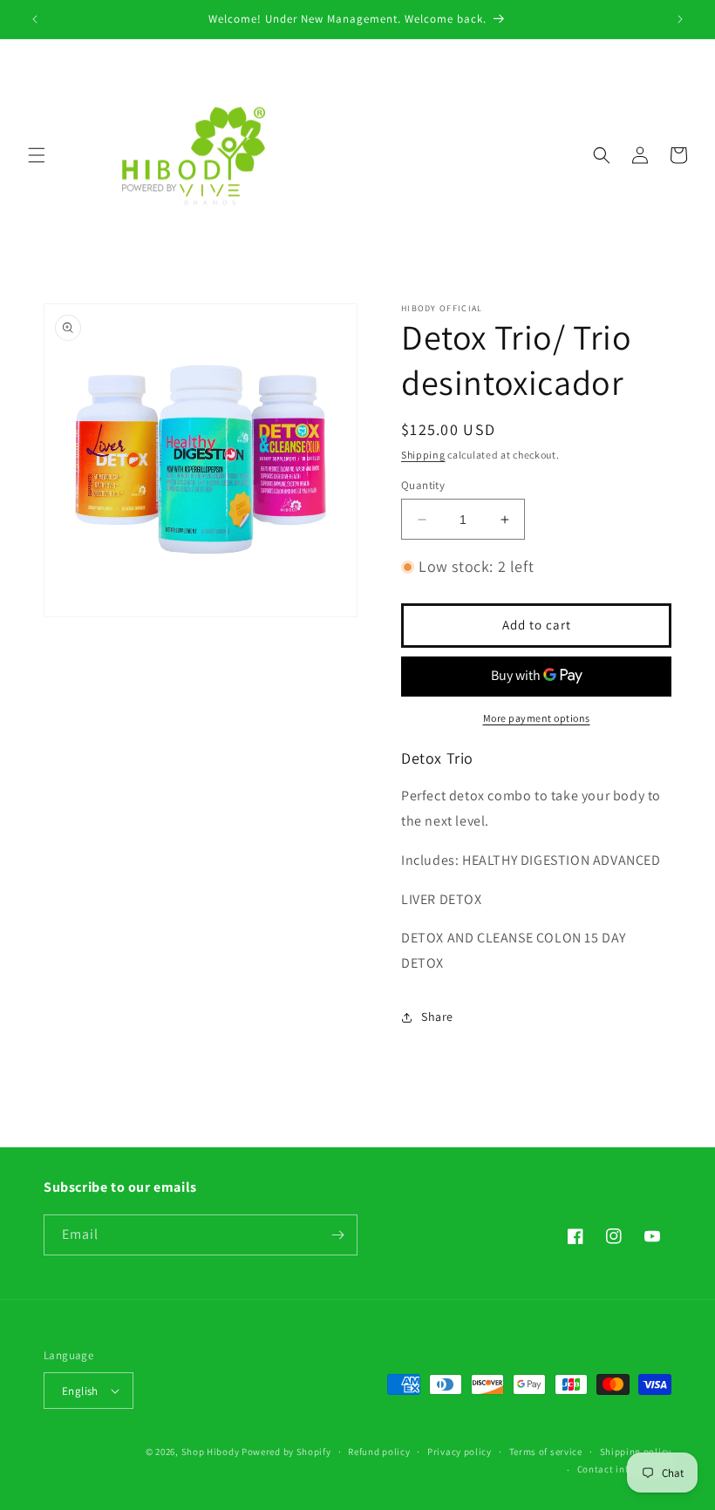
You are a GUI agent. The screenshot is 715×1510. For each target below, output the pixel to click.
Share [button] (437, 1016)
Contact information (624, 1469)
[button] (36, 155)
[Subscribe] (337, 1234)
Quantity (423, 485)
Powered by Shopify (286, 1451)
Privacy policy (459, 1451)
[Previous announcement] (35, 19)
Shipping (423, 454)
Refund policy (379, 1451)
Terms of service (545, 1451)
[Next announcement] (680, 19)
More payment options (536, 717)
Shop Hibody (210, 1451)
